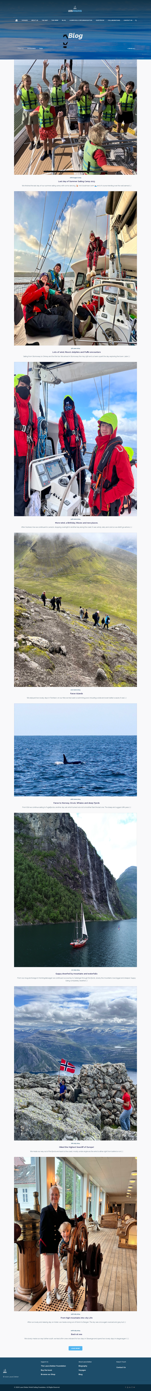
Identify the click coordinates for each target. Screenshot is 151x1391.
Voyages (82, 1370)
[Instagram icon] (132, 1387)
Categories (31, 48)
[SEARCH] (136, 20)
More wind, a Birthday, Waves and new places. (76, 523)
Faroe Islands (76, 693)
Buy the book (46, 1370)
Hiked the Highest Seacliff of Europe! (76, 1147)
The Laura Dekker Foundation (53, 1366)
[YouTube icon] (127, 1387)
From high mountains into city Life (77, 1318)
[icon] (134, 1387)
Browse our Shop (48, 1374)
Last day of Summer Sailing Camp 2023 (76, 181)
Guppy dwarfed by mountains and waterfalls (76, 974)
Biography (83, 1366)
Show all (132, 48)
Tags (41, 48)
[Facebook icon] (125, 1387)
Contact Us (121, 1367)
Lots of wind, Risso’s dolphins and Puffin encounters (76, 352)
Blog (80, 1374)
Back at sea (76, 1334)
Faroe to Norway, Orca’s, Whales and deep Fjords (76, 803)
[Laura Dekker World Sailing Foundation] (75, 8)
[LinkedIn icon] (130, 1387)
